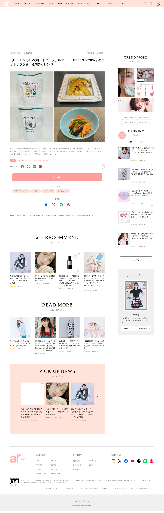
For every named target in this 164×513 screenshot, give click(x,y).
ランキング (92, 461)
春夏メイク (144, 123)
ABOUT (58, 488)
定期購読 (76, 469)
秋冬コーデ (129, 118)
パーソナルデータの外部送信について (141, 488)
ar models (111, 3)
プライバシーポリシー (119, 488)
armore (124, 3)
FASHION (40, 3)
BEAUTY (27, 3)
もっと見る (135, 260)
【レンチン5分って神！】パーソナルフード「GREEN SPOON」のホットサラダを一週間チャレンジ (62, 215)
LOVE (50, 3)
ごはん (31, 161)
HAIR (17, 3)
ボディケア (37, 161)
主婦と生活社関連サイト (82, 501)
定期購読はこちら (143, 328)
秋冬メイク (129, 123)
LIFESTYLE (98, 3)
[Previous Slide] (17, 397)
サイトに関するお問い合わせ (89, 488)
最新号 (90, 465)
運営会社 (49, 488)
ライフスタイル (22, 161)
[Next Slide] (98, 397)
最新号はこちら (128, 328)
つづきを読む (56, 177)
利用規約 (105, 488)
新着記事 (76, 461)
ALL (130, 142)
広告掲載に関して (70, 488)
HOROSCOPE (83, 3)
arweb (12, 215)
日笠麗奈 (100, 53)
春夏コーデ (144, 118)
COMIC (60, 3)
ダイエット (46, 161)
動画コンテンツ (79, 465)
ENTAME (70, 3)
